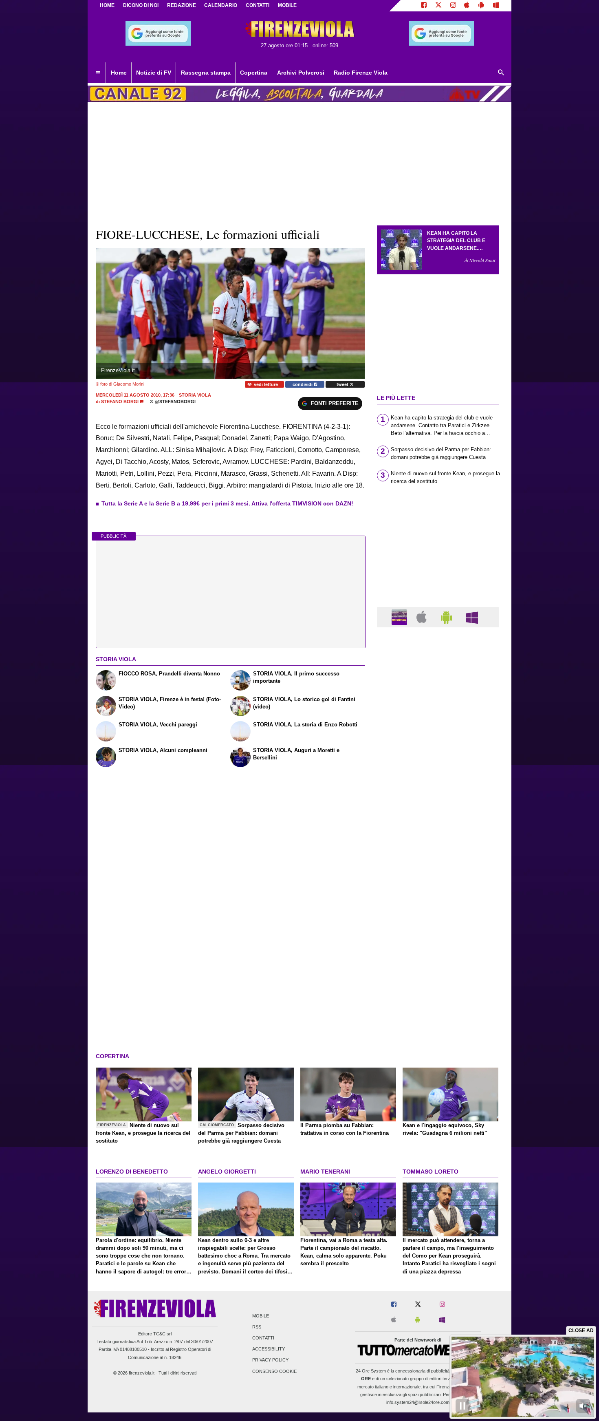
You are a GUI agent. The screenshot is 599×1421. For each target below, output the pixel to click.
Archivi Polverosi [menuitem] (300, 72)
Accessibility (268, 1349)
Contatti (263, 1337)
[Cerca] (501, 73)
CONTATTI (257, 5)
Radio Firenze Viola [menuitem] (361, 72)
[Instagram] (453, 5)
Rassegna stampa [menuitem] (206, 72)
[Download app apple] (467, 5)
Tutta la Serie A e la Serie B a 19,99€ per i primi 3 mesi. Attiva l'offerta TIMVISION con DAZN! (227, 503)
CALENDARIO (220, 5)
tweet (343, 384)
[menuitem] (98, 73)
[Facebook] (423, 5)
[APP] (401, 616)
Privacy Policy (270, 1360)
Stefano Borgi (120, 401)
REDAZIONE (181, 5)
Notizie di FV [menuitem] (153, 72)
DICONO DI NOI (141, 5)
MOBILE (287, 5)
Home (107, 5)
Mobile (260, 1315)
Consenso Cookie (274, 1371)
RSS (256, 1326)
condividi (303, 384)
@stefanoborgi (175, 401)
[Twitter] (438, 5)
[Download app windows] (496, 5)
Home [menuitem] (119, 72)
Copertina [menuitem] (253, 72)
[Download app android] (481, 5)
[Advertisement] (438, 950)
